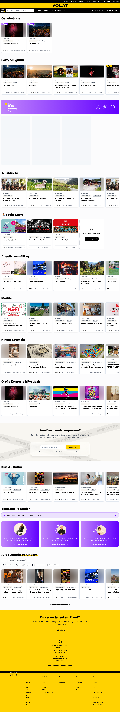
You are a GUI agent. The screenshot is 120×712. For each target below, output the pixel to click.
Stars (27, 700)
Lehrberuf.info (97, 695)
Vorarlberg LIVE (30, 685)
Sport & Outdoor (39, 565)
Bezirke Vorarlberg (47, 692)
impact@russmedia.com (60, 658)
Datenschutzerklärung (67, 451)
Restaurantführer (47, 685)
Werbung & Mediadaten (82, 680)
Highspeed (65, 1)
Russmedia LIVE (97, 705)
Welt (27, 687)
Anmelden (73, 447)
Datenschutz (79, 690)
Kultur (27, 697)
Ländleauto (96, 682)
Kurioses (28, 702)
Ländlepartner (97, 690)
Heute (38, 10)
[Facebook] (97, 107)
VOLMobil (82, 1)
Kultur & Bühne (53, 565)
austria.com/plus (97, 700)
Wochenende (56, 10)
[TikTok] (112, 107)
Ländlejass (62, 682)
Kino (43, 682)
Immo (94, 1)
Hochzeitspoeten (97, 692)
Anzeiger (107, 1)
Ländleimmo (96, 685)
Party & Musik (9, 565)
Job (88, 1)
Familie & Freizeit (24, 565)
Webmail (73, 1)
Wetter (44, 680)
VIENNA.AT (96, 697)
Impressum (79, 682)
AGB (77, 685)
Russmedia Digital (98, 702)
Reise (44, 687)
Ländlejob (95, 687)
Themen (28, 705)
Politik (27, 690)
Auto (100, 1)
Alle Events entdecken (59, 605)
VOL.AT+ (28, 682)
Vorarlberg (97, 10)
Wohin (44, 690)
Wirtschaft (28, 692)
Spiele (61, 680)
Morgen (46, 10)
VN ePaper (116, 1)
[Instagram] (105, 107)
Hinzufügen (113, 10)
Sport (27, 695)
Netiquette (79, 687)
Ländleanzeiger (97, 680)
